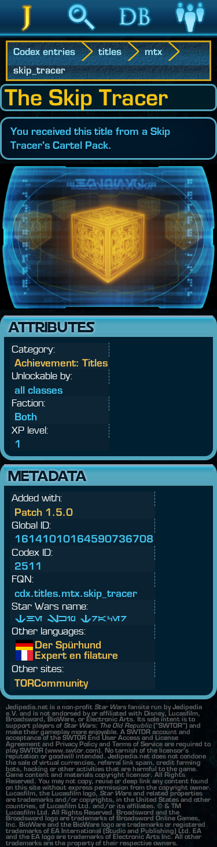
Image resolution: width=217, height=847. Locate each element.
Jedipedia (27, 34)
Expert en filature (43, 655)
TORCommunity (51, 683)
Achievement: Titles (61, 363)
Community (189, 34)
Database (135, 34)
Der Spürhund (43, 645)
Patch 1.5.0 (43, 512)
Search (81, 34)
